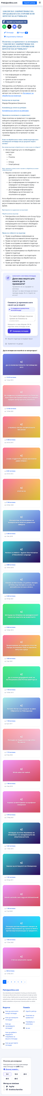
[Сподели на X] (9, 27)
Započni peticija (29, 3)
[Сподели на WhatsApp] (4, 27)
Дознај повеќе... (12, 1069)
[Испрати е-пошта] (14, 27)
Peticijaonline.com (9, 3)
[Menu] (40, 3)
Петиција (10, 32)
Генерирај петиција (20, 331)
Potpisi (23, 32)
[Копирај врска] (19, 27)
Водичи (6, 1007)
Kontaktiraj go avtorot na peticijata (15, 111)
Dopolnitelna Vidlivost (14, 37)
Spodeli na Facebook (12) (16, 22)
